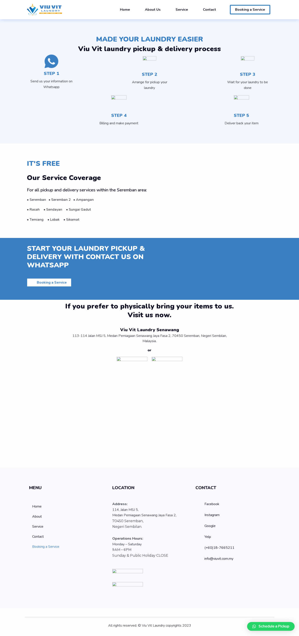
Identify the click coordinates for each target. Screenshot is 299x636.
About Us (153, 9)
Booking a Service (45, 546)
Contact (209, 9)
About (37, 516)
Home (125, 9)
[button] (271, 626)
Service (182, 9)
